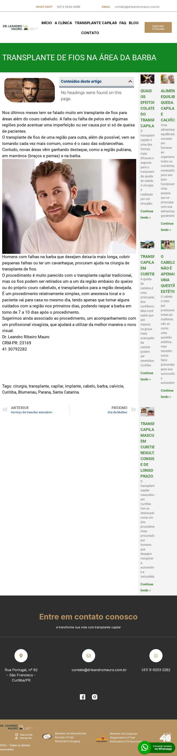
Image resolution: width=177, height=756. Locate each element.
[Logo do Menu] (20, 27)
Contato (90, 33)
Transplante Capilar (96, 23)
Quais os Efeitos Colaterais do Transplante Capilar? (154, 108)
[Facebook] (82, 697)
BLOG (134, 23)
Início (46, 23)
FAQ (122, 23)
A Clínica (63, 23)
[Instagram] (94, 697)
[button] (130, 81)
